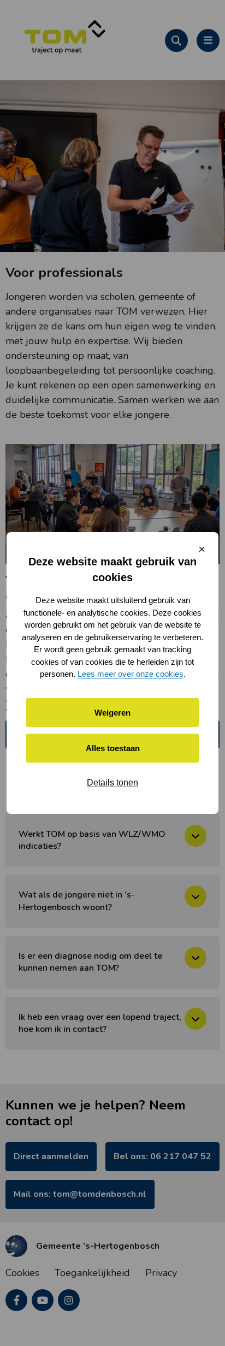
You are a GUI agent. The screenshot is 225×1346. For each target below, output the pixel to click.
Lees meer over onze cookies (130, 673)
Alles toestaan (113, 748)
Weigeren (112, 712)
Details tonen (112, 782)
